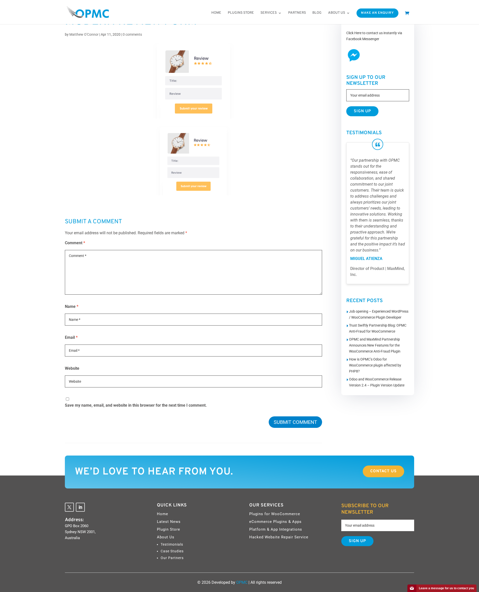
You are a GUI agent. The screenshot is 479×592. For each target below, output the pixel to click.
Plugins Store (241, 13)
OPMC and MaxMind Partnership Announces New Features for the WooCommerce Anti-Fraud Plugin (374, 345)
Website (72, 368)
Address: (74, 520)
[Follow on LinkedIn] (80, 507)
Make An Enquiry (377, 13)
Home (216, 13)
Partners (297, 13)
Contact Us (383, 471)
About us (336, 13)
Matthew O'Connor (84, 34)
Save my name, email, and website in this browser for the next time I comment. (136, 405)
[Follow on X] (69, 507)
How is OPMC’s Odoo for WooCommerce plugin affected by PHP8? (375, 365)
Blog (317, 13)
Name (71, 306)
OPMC (241, 582)
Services (268, 13)
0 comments (132, 34)
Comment (75, 242)
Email (71, 337)
